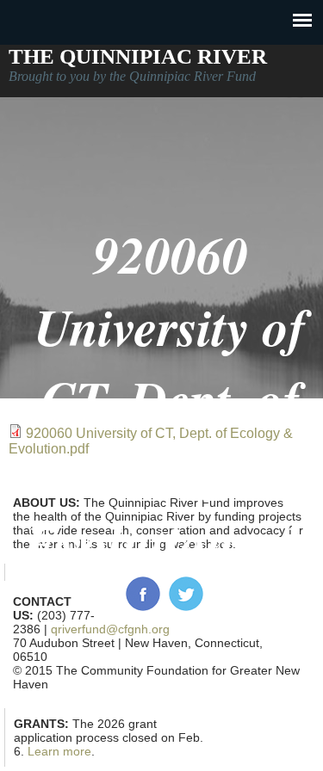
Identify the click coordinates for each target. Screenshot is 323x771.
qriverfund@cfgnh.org (110, 629)
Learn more (59, 751)
